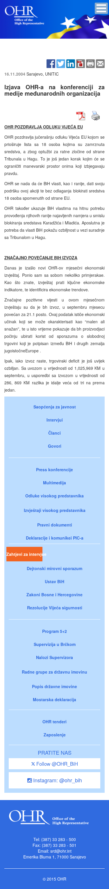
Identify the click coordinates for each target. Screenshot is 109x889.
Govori (54, 446)
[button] (101, 8)
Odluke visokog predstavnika (54, 496)
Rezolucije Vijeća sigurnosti (54, 607)
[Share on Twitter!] (60, 63)
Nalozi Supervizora (54, 657)
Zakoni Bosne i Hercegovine (54, 594)
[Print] (90, 63)
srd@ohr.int (61, 851)
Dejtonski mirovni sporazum (54, 568)
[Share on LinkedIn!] (70, 63)
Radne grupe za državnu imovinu (54, 672)
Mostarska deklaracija (54, 699)
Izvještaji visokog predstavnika (54, 510)
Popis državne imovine (54, 686)
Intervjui (55, 420)
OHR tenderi (54, 721)
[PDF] (80, 63)
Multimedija (54, 482)
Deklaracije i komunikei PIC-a (54, 538)
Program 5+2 (54, 631)
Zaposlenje (55, 735)
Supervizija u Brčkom (55, 644)
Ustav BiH (54, 581)
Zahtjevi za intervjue (24, 554)
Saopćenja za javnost (54, 407)
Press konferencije (54, 469)
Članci (54, 433)
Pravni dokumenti (54, 525)
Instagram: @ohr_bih (57, 780)
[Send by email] (100, 63)
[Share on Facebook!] (51, 63)
